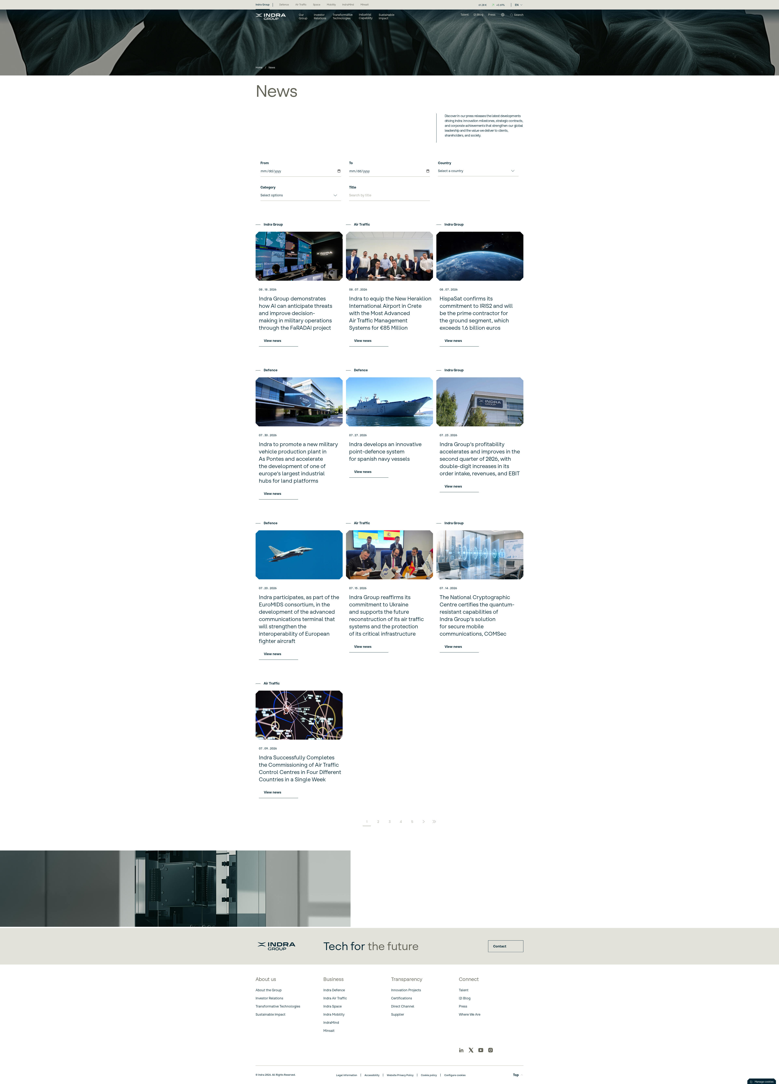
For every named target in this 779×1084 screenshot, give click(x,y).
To (351, 163)
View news (272, 341)
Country (444, 163)
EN (517, 5)
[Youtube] (480, 1050)
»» (435, 822)
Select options (271, 195)
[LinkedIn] (461, 1050)
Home (259, 67)
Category (267, 187)
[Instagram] (490, 1050)
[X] (471, 1050)
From (264, 163)
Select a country (450, 171)
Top (516, 1075)
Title (352, 187)
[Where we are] (502, 16)
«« (344, 822)
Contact (499, 946)
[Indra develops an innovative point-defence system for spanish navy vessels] (389, 401)
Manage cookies (764, 1081)
